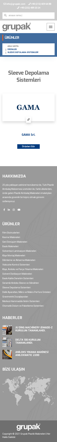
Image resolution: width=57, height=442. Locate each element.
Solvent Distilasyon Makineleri (17, 274)
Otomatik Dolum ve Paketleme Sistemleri (23, 306)
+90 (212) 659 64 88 (41, 4)
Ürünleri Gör (28, 146)
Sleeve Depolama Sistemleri (16, 287)
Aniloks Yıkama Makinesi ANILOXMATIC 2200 (31, 353)
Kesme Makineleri (11, 237)
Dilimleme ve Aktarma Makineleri (18, 260)
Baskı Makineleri (10, 246)
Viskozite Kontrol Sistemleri (16, 264)
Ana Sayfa (13, 46)
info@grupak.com (15, 4)
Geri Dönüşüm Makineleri (14, 242)
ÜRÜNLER (12, 49)
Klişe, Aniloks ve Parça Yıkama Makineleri (22, 269)
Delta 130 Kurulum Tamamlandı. (28, 341)
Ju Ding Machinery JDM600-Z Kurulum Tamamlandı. (34, 329)
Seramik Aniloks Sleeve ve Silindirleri (20, 283)
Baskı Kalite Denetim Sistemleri (17, 278)
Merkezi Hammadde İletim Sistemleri (21, 301)
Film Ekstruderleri (11, 232)
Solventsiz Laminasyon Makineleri (19, 251)
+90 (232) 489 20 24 (30, 7)
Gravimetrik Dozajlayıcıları (15, 296)
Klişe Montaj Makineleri (13, 255)
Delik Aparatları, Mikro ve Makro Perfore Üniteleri (26, 292)
